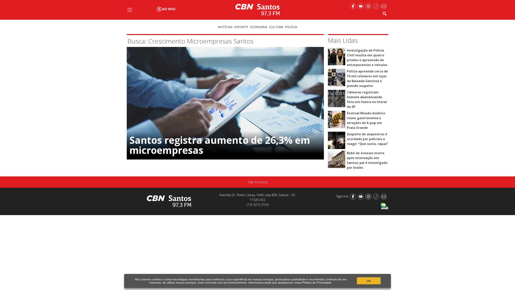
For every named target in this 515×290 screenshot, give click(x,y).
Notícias (225, 27)
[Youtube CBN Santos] (361, 6)
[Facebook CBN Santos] (354, 6)
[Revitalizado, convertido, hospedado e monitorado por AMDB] (384, 205)
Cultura (276, 27)
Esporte (241, 27)
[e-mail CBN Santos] (384, 6)
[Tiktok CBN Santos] (377, 6)
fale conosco (258, 182)
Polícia (291, 27)
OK (369, 281)
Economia (258, 27)
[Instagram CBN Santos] (369, 6)
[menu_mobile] (130, 10)
